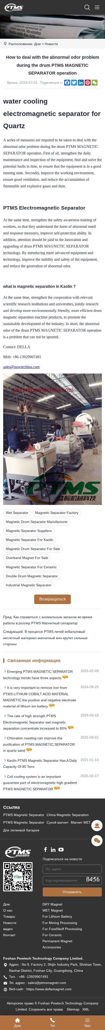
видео (8, 929)
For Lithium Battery (57, 916)
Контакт (9, 935)
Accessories (51, 947)
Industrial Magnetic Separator (29, 585)
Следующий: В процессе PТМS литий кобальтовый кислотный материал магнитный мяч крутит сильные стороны (45, 638)
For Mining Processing (59, 923)
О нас (7, 910)
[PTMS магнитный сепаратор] (13, 13)
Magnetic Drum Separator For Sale (33, 549)
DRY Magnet (52, 904)
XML (85, 1009)
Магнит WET (81, 822)
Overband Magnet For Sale (27, 558)
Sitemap (73, 1009)
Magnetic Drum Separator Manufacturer (37, 522)
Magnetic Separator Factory (56, 513)
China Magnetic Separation (68, 815)
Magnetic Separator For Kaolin (29, 540)
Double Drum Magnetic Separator (32, 576)
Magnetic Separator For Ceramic (31, 567)
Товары (9, 916)
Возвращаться (52, 599)
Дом (37, 44)
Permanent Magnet (57, 941)
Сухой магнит (57, 822)
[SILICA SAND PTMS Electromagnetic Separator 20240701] (52, 504)
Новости (51, 44)
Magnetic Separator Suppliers (29, 531)
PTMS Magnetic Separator (23, 815)
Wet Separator (17, 513)
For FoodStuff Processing (62, 929)
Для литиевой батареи (21, 830)
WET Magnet (52, 910)
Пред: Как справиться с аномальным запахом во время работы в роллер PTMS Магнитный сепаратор (47, 620)
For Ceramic (52, 935)
